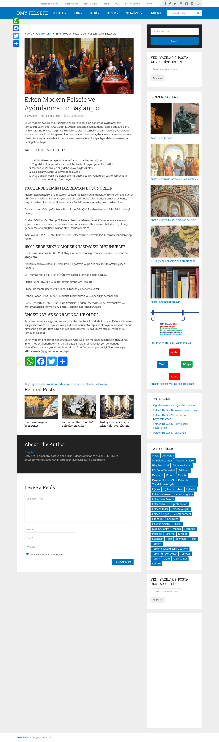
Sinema (170, 533)
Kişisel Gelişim (90, 4)
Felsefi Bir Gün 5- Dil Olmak (169, 432)
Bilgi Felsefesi (160, 465)
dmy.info (32, 115)
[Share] (16, 43)
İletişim (156, 563)
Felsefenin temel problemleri (169, 504)
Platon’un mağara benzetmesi (36, 423)
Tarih (169, 538)
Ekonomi (157, 475)
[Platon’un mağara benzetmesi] (41, 407)
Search (198, 13)
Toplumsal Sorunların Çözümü (170, 548)
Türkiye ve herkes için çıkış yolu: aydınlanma (114, 423)
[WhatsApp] (16, 20)
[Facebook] (16, 28)
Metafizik (189, 528)
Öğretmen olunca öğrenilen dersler (174, 405)
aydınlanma (38, 384)
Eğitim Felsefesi (173, 489)
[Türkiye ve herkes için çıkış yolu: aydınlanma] (117, 407)
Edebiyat (184, 470)
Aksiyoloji (168, 455)
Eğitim (156, 489)
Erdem (170, 475)
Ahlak (155, 455)
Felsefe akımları (161, 494)
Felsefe (191, 489)
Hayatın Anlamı (70, 4)
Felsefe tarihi (52, 115)
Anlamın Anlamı (185, 460)
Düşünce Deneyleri (163, 470)
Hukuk (177, 523)
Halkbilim (172, 518)
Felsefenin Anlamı (49, 4)
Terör (193, 538)
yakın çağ (101, 384)
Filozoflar (157, 518)
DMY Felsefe (32, 13)
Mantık (177, 528)
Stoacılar (157, 538)
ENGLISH (155, 13)
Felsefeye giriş (180, 509)
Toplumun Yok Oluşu (164, 553)
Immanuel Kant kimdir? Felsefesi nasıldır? (77, 423)
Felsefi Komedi (132, 4)
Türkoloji (185, 553)
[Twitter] (16, 36)
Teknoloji (181, 538)
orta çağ (64, 384)
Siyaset (182, 533)
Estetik (182, 475)
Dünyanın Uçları (182, 465)
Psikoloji (157, 533)
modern (52, 384)
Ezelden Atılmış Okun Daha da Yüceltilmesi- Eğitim (170, 482)
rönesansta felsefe (82, 384)
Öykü (117, 4)
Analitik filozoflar (162, 460)
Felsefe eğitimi (184, 494)
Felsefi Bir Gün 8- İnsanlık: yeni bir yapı (175, 410)
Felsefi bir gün (160, 514)
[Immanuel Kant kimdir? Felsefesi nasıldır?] (79, 407)
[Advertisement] (175, 671)
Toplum (106, 4)
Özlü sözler (180, 558)
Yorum (148, 4)
